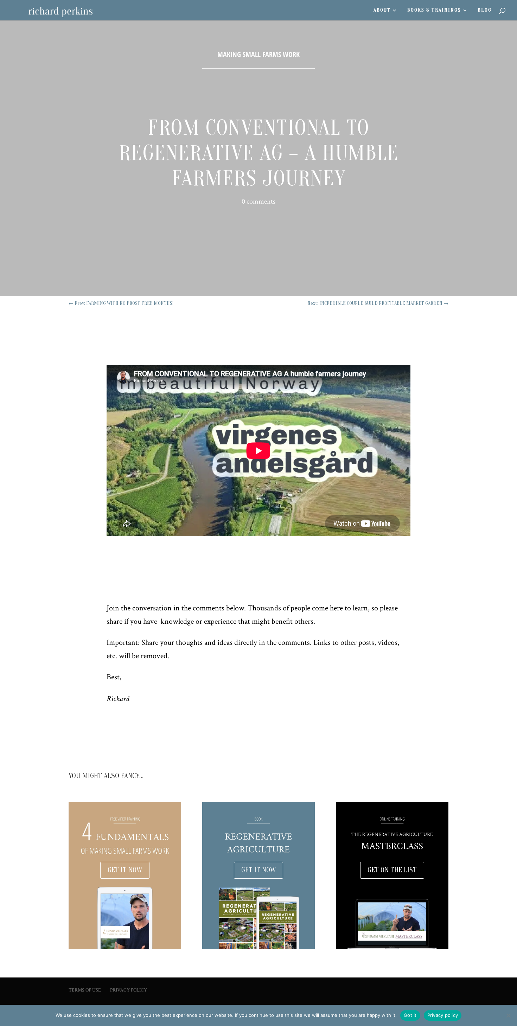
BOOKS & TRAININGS (434, 10)
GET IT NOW (125, 870)
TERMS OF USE (85, 990)
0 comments (258, 201)
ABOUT (382, 10)
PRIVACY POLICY (128, 990)
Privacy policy (442, 1015)
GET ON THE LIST (392, 870)
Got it (410, 1015)
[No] (508, 1015)
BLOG (485, 10)
